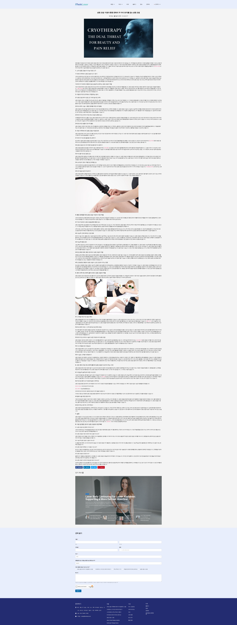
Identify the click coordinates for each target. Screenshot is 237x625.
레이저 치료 (157, 66)
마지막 (120, 544)
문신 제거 (151, 140)
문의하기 (109, 421)
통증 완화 (130, 620)
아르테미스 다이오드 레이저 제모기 (103, 569)
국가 (76, 553)
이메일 (77, 547)
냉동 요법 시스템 (144, 569)
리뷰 (128, 4)
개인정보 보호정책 (150, 613)
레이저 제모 (78, 386)
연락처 (148, 4)
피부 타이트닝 (131, 609)
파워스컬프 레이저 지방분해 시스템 (85, 569)
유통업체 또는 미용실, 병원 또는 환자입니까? (85, 560)
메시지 (76, 572)
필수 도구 (149, 321)
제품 (112, 4)
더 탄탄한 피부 (149, 166)
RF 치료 (104, 376)
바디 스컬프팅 (131, 606)
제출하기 (78, 590)
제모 (129, 612)
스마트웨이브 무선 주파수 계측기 (114, 612)
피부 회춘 (106, 147)
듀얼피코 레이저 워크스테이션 (130, 569)
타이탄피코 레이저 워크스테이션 (114, 614)
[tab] (93, 516)
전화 (120, 547)
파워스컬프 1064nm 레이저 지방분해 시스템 (116, 606)
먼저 (76, 544)
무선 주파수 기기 (117, 569)
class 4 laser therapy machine (113, 620)
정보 (141, 4)
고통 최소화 (80, 88)
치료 (120, 4)
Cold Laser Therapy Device (112, 623)
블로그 (134, 4)
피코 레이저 (139, 340)
